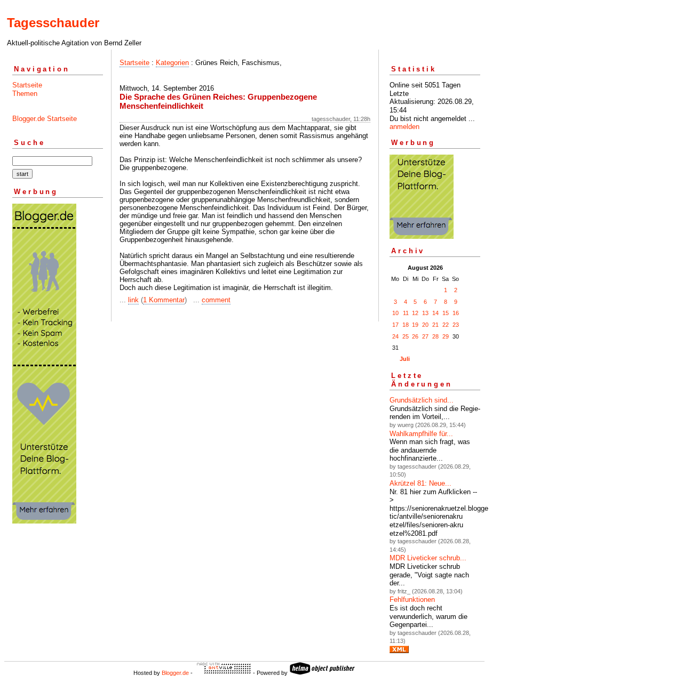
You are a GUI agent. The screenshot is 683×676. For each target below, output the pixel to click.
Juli (405, 359)
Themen (24, 94)
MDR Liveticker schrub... (428, 558)
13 (425, 313)
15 (445, 313)
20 (425, 324)
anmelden (404, 127)
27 (425, 336)
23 (455, 324)
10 (395, 313)
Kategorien (172, 63)
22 (445, 324)
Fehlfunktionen (412, 599)
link (133, 300)
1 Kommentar (164, 300)
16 (455, 313)
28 (435, 336)
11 (406, 313)
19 (415, 324)
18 (405, 324)
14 (435, 313)
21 (435, 324)
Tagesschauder (53, 22)
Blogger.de (175, 673)
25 (405, 336)
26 (415, 336)
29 (445, 336)
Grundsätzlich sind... (422, 400)
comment (216, 300)
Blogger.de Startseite (44, 119)
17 (395, 324)
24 (395, 336)
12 (415, 313)
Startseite (27, 85)
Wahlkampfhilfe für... (421, 434)
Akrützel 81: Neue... (420, 483)
